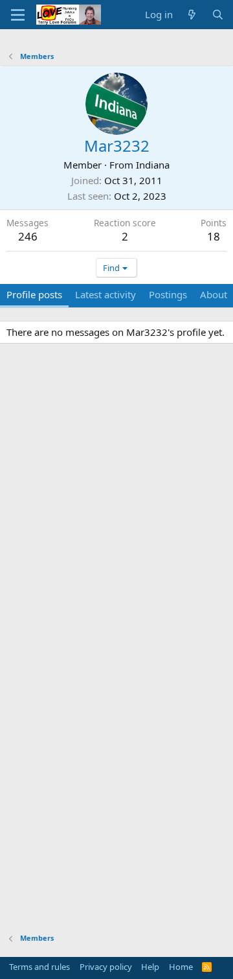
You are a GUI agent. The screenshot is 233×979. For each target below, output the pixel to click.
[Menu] (18, 15)
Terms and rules (39, 967)
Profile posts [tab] (34, 294)
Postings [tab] (168, 294)
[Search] (217, 15)
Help (150, 967)
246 (28, 236)
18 (213, 236)
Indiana (153, 164)
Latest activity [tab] (105, 294)
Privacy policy (106, 967)
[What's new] (192, 15)
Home (181, 967)
